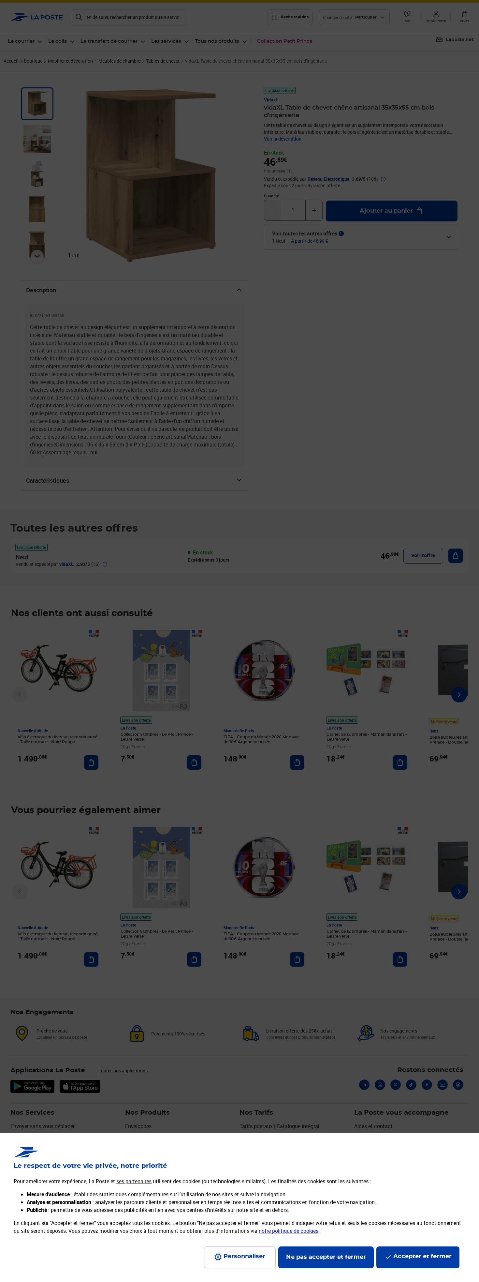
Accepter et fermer (422, 1256)
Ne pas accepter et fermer (326, 1257)
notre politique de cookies (288, 1230)
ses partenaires (134, 1181)
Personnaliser (244, 1256)
